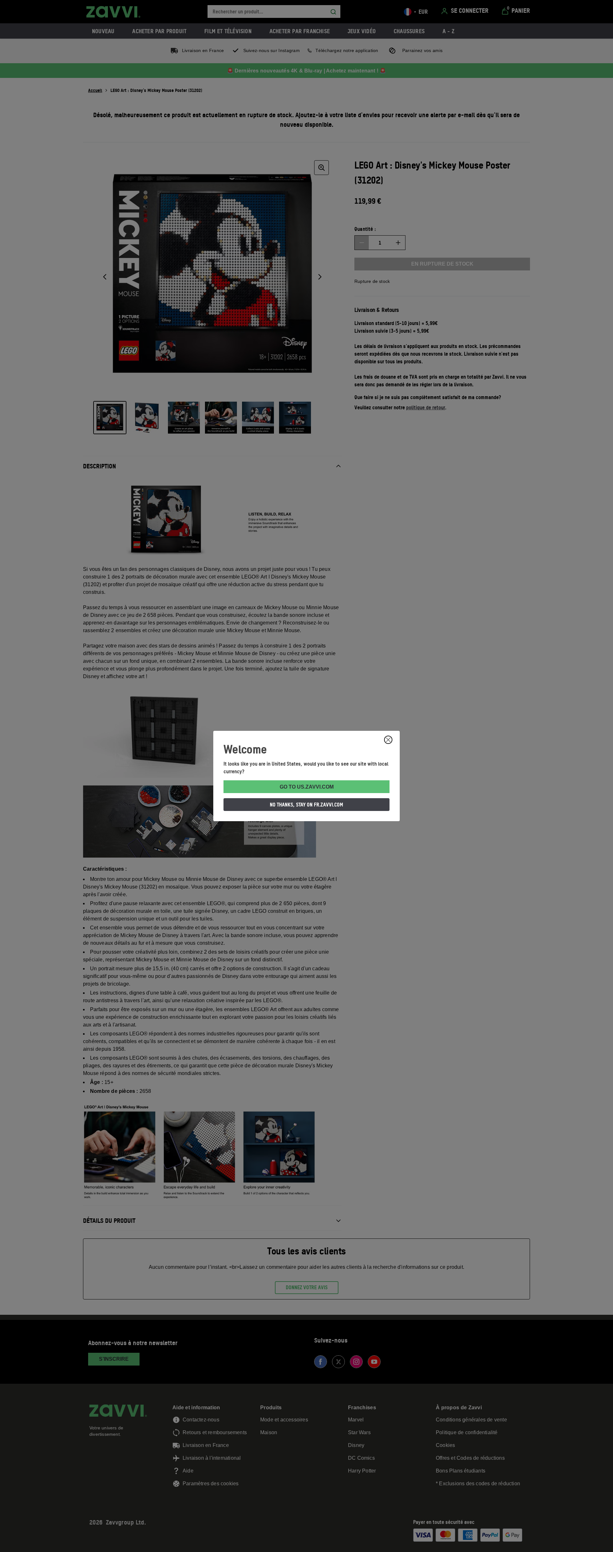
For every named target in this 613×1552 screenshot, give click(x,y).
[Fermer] (388, 740)
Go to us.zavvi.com (307, 787)
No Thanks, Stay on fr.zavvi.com (306, 804)
